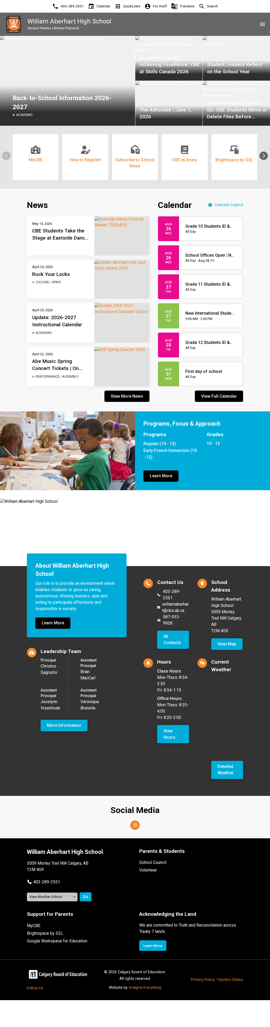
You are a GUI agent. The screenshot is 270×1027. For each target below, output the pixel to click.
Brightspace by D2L (45, 933)
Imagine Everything (145, 987)
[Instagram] (135, 825)
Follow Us (35, 988)
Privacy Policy (203, 979)
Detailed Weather (226, 769)
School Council (152, 862)
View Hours (169, 734)
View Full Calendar (219, 396)
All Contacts (172, 639)
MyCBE (33, 925)
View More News (127, 396)
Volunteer (148, 870)
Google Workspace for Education (57, 940)
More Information (64, 725)
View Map (227, 643)
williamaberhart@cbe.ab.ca (175, 607)
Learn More (161, 475)
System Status (230, 979)
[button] (263, 156)
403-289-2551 (171, 594)
